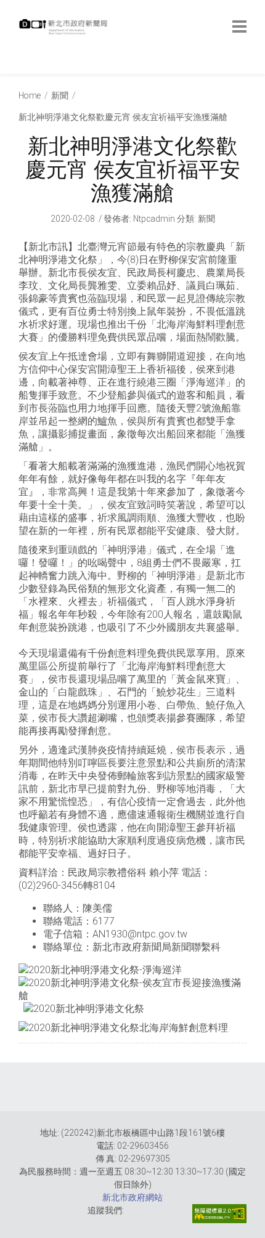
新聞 (59, 95)
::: (21, 67)
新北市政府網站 (132, 1197)
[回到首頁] (64, 30)
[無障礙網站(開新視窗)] (219, 1213)
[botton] (239, 26)
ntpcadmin (154, 219)
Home (29, 95)
